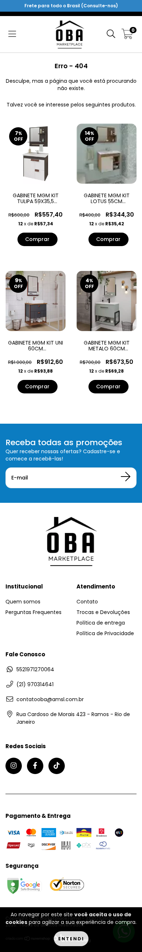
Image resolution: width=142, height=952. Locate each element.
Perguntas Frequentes (33, 612)
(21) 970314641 (35, 684)
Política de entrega (100, 622)
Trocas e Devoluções (103, 612)
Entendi (71, 939)
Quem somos (22, 601)
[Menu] (12, 34)
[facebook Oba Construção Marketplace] (35, 766)
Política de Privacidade (105, 633)
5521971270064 (35, 669)
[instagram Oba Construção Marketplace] (13, 766)
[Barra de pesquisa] (111, 34)
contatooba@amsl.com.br (50, 699)
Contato (87, 601)
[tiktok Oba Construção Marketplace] (56, 766)
